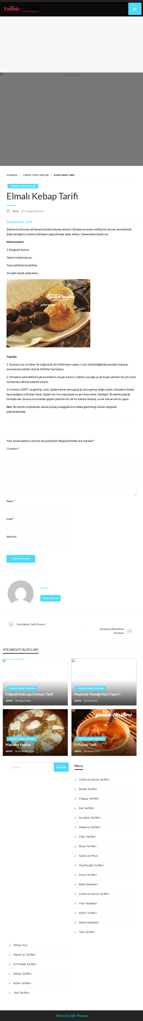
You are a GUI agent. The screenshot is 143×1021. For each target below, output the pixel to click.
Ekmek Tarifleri (88, 789)
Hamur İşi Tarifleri (24, 954)
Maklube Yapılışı (18, 745)
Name (11, 501)
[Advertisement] (71, 44)
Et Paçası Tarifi (85, 745)
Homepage (12, 175)
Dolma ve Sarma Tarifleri (94, 779)
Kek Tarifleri (86, 808)
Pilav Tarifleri (87, 836)
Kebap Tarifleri (22, 973)
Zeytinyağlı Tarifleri (91, 865)
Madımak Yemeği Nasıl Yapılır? (97, 694)
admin (16, 211)
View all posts (50, 598)
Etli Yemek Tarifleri (24, 964)
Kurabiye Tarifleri (90, 817)
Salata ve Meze (88, 855)
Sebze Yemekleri (89, 922)
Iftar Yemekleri (88, 903)
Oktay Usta (20, 945)
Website (12, 536)
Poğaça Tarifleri (89, 798)
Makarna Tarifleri (89, 827)
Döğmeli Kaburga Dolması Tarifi (29, 694)
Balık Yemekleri (88, 884)
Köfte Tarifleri (88, 912)
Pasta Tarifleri (88, 874)
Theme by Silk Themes (71, 1016)
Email (10, 518)
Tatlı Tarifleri (87, 932)
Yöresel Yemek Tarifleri (36, 175)
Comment (13, 448)
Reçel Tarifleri (87, 846)
